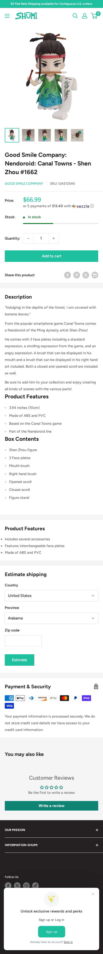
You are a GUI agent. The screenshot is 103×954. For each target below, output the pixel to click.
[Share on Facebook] (67, 274)
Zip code (12, 630)
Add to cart (51, 256)
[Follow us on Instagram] (26, 885)
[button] (60, 206)
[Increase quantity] (54, 238)
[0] (94, 16)
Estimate (19, 660)
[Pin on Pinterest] (76, 274)
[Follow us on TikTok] (35, 885)
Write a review (51, 805)
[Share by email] (95, 274)
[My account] (84, 15)
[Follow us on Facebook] (8, 885)
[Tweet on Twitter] (85, 274)
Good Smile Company (24, 184)
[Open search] (75, 15)
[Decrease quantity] (28, 238)
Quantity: (12, 238)
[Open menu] (7, 16)
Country (11, 585)
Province (12, 608)
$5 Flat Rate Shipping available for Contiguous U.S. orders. (52, 4)
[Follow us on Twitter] (17, 885)
